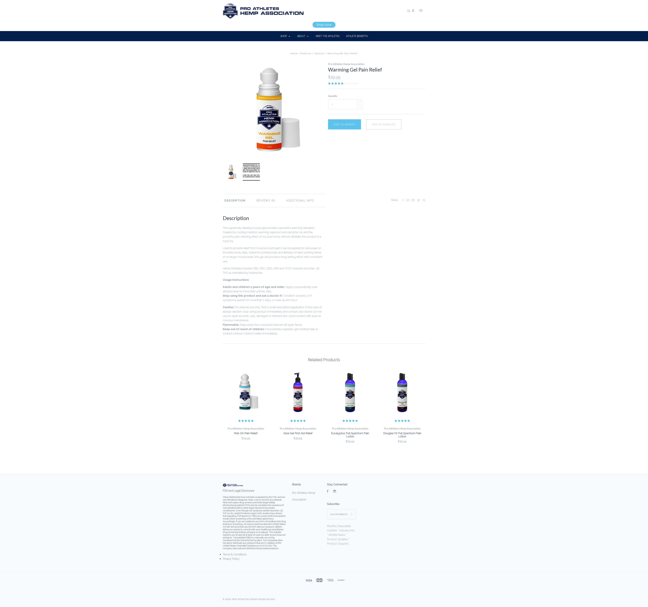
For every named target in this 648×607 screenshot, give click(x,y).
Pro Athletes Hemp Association (346, 63)
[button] (324, 25)
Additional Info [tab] (300, 200)
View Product (245, 392)
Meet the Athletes (327, 36)
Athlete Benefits (357, 36)
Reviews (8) (351, 83)
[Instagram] (334, 491)
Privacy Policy (231, 558)
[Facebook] (327, 491)
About (301, 36)
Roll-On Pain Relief (246, 433)
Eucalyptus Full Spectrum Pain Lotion (350, 435)
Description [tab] (235, 200)
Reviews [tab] (263, 200)
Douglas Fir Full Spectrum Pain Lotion (402, 435)
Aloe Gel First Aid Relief (298, 433)
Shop (283, 36)
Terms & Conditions (235, 554)
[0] (421, 10)
